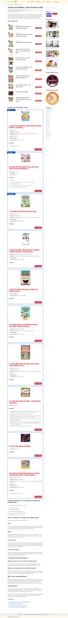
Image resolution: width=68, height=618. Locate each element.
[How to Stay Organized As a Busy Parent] (52, 53)
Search (57, 7)
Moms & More (48, 123)
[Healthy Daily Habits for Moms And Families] (52, 44)
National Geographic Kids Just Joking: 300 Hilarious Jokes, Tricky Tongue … (23, 99)
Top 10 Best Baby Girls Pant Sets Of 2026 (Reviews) (18, 607)
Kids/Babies (33, 1)
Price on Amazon (38, 52)
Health (47, 116)
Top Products (48, 135)
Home (28, 1)
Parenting (47, 127)
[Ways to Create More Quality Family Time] (52, 34)
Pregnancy (47, 130)
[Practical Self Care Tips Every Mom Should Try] (52, 24)
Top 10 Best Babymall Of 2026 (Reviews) (16, 603)
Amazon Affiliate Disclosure (35, 614)
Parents (43, 1)
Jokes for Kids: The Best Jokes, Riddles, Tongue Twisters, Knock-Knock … (23, 51)
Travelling (47, 137)
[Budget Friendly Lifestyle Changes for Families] (52, 63)
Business (47, 113)
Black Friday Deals (49, 111)
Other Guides (48, 125)
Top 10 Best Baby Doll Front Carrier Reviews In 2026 (18, 605)
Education (47, 115)
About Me (47, 614)
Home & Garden (48, 118)
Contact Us (42, 614)
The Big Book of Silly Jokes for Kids (24, 42)
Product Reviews (49, 132)
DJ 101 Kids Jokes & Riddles (22, 91)
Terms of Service (26, 614)
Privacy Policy (20, 614)
